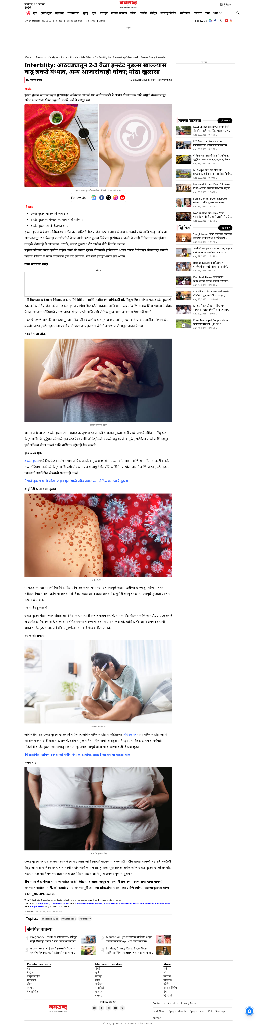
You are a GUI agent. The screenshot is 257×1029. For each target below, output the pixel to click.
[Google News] (210, 21)
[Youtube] (122, 197)
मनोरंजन (185, 13)
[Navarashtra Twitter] (122, 1008)
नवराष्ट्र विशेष (168, 13)
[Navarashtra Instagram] (231, 20)
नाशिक (98, 984)
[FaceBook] (101, 197)
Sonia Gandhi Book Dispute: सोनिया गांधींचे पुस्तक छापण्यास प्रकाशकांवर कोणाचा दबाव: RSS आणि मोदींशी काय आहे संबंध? (212, 200)
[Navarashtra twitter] (220, 20)
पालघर (98, 991)
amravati (90, 20)
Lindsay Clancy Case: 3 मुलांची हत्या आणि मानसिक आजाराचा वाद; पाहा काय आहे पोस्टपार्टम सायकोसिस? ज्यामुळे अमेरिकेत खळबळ (129, 950)
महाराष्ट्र (59, 13)
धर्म (165, 968)
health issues (49, 918)
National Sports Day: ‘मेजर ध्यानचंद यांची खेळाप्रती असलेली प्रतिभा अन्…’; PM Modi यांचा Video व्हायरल (212, 215)
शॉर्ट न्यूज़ (46, 13)
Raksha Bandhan (74, 20)
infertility (85, 918)
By (34, 79)
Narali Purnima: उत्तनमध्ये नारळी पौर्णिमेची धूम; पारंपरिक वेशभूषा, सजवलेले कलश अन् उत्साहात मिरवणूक (212, 293)
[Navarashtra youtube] (226, 20)
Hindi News (159, 1011)
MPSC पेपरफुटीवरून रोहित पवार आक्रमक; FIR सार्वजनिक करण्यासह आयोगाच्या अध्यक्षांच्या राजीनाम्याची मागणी (210, 307)
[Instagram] (115, 197)
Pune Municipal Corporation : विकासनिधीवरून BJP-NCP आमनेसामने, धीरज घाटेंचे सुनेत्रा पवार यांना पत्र (211, 322)
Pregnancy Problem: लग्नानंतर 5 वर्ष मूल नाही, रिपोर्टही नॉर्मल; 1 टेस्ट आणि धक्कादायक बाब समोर (54, 939)
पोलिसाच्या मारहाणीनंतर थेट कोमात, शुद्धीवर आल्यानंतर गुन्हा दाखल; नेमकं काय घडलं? (211, 157)
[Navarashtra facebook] (215, 20)
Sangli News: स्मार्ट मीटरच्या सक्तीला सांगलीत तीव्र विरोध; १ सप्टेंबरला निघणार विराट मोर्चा (212, 236)
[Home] (28, 14)
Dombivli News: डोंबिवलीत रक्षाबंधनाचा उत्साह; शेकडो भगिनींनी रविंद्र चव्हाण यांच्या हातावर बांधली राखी (212, 279)
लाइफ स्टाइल (119, 13)
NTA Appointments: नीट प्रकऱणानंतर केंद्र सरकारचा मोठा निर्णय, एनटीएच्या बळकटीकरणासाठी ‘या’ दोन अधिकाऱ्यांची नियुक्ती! (212, 172)
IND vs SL (46, 20)
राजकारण (73, 13)
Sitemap (220, 1011)
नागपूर (104, 13)
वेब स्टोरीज (32, 991)
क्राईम (143, 13)
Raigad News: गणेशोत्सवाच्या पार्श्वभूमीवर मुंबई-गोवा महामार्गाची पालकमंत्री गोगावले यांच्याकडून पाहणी (211, 264)
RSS (210, 1011)
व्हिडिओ (167, 995)
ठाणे (97, 980)
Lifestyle (52, 57)
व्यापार (198, 13)
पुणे (94, 13)
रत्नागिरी (99, 988)
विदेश (153, 13)
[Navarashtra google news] (94, 1008)
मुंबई (85, 13)
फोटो (166, 984)
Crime (102, 20)
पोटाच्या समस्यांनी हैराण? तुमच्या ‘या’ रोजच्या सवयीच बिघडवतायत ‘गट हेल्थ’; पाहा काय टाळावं (53, 950)
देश (35, 13)
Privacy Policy (189, 1003)
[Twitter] (108, 197)
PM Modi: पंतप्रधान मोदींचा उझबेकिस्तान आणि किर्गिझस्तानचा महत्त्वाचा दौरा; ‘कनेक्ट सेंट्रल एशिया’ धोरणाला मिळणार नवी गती (210, 143)
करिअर (167, 976)
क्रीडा (133, 13)
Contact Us (159, 1003)
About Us (173, 1003)
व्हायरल (167, 980)
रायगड (98, 995)
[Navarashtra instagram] (108, 1008)
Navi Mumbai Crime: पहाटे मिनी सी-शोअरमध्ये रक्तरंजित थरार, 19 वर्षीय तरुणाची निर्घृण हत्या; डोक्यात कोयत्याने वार (212, 129)
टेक (207, 13)
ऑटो (166, 972)
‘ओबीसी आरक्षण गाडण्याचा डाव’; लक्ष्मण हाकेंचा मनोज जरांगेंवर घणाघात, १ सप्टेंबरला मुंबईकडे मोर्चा (212, 250)
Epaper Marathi (177, 1011)
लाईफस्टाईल (33, 976)
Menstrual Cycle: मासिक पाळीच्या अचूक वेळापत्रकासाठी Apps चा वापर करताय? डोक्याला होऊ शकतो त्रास (129, 939)
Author (156, 1018)
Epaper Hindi (197, 1011)
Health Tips (68, 918)
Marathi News (34, 57)
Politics (58, 20)
